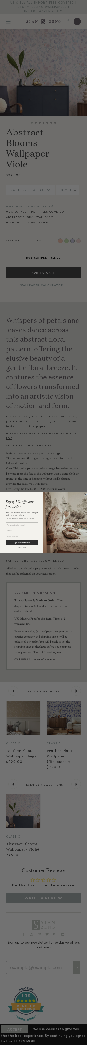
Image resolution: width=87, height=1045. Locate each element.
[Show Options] (36, 525)
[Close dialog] (85, 494)
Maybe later (22, 547)
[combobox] (21, 525)
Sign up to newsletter (22, 543)
